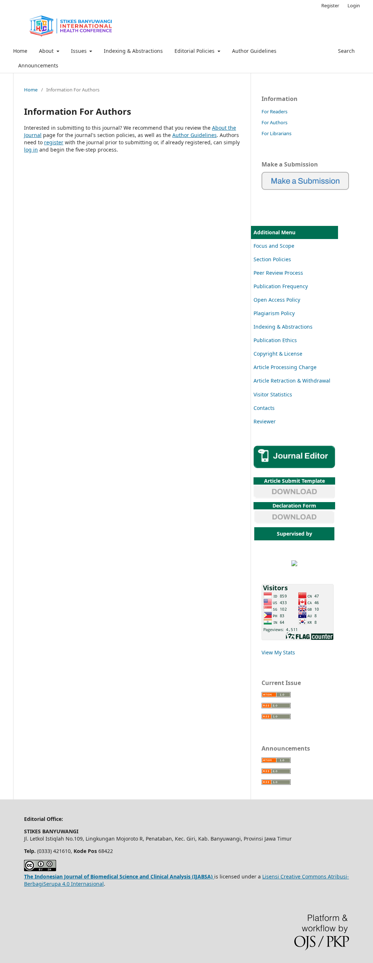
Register (330, 5)
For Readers (274, 111)
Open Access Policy (277, 299)
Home (20, 50)
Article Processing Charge (285, 367)
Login (354, 5)
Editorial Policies (195, 50)
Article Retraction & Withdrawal (292, 380)
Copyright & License (278, 353)
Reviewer (265, 421)
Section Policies (272, 259)
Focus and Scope (274, 245)
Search (346, 50)
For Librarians (276, 133)
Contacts (264, 407)
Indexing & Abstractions (133, 50)
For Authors (274, 122)
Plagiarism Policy (274, 313)
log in (31, 149)
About (47, 50)
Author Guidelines (254, 50)
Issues (79, 50)
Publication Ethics (275, 340)
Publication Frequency (281, 286)
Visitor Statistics (273, 394)
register (53, 142)
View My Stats (278, 652)
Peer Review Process (278, 272)
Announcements (38, 65)
